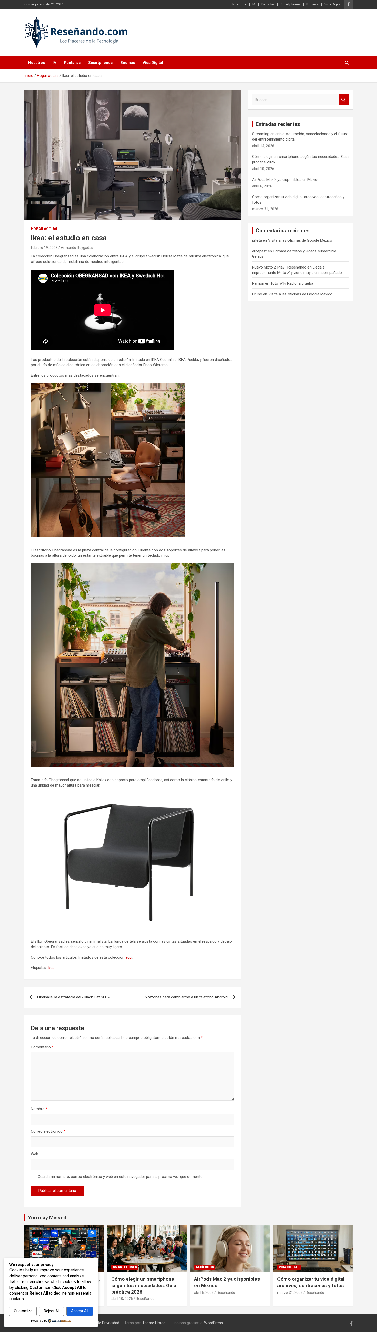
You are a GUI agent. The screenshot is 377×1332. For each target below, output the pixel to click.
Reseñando (145, 1299)
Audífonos (205, 1267)
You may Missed (47, 1218)
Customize (23, 1311)
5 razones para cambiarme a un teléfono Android (186, 997)
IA (253, 4)
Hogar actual (44, 229)
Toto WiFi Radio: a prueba (291, 283)
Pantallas (268, 4)
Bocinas (312, 4)
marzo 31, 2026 (290, 1292)
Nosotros (239, 4)
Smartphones (291, 4)
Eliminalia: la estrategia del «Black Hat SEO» (73, 997)
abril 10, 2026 (122, 1299)
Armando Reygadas (77, 248)
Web (34, 1154)
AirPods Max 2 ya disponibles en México (286, 179)
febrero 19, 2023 (44, 248)
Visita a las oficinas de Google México (300, 240)
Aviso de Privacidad (102, 1322)
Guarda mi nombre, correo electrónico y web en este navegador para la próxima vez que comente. (120, 1176)
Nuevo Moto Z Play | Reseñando (279, 267)
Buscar (344, 100)
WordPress (213, 1322)
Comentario (42, 1047)
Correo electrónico (48, 1131)
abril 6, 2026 (204, 1292)
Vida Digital (332, 4)
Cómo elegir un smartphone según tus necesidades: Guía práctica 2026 (143, 1285)
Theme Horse (153, 1322)
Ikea (51, 968)
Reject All (51, 1311)
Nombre (39, 1109)
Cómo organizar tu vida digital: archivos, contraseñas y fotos (311, 1282)
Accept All (79, 1311)
